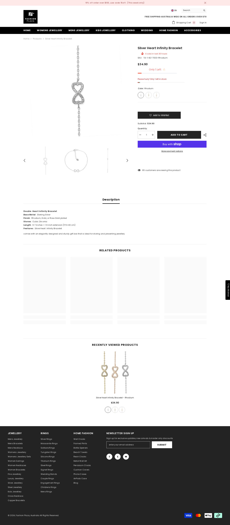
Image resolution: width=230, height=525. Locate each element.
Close (205, 3)
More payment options (172, 151)
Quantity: (142, 128)
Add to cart (179, 134)
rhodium (108, 410)
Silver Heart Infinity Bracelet (115, 397)
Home (26, 38)
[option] (75, 91)
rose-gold (122, 410)
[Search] (194, 10)
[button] (24, 160)
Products (37, 38)
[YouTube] (126, 457)
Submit (162, 444)
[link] (44, 317)
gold (115, 410)
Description (111, 199)
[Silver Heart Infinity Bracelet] (115, 372)
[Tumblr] (118, 457)
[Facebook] (109, 457)
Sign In (203, 22)
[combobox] (191, 10)
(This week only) (136, 2)
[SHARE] (204, 135)
